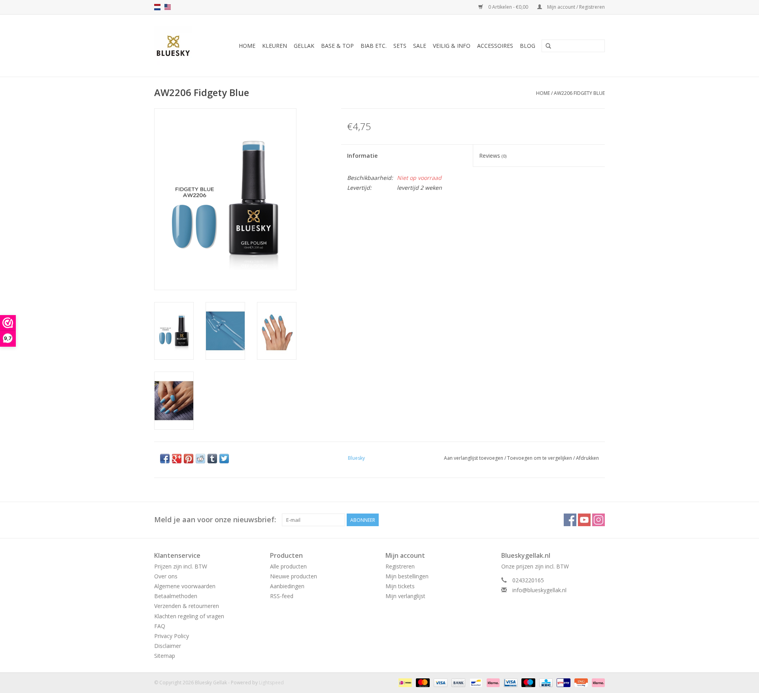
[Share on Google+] (176, 458)
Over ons (165, 576)
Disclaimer (167, 646)
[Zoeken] (548, 46)
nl (157, 7)
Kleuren (274, 45)
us (167, 7)
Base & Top (337, 45)
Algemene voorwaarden (184, 586)
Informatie (362, 155)
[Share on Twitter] (224, 458)
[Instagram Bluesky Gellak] (598, 520)
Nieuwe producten (293, 576)
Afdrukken (587, 458)
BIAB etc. (374, 45)
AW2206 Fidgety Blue (579, 93)
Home (247, 45)
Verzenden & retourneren (186, 606)
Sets (399, 45)
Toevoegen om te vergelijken (540, 458)
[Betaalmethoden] (404, 682)
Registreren (400, 566)
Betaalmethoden (175, 596)
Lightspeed (271, 682)
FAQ (159, 626)
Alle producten (288, 566)
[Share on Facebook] (165, 458)
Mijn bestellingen (407, 576)
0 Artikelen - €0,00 (508, 7)
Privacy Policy (171, 636)
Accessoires (495, 45)
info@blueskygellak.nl (539, 590)
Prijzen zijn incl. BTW (180, 566)
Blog (527, 45)
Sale (419, 45)
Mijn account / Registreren (575, 7)
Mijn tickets (400, 586)
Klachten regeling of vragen (189, 616)
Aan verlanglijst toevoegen (473, 458)
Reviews (492, 155)
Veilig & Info (451, 45)
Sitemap (164, 655)
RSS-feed (281, 596)
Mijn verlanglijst (405, 596)
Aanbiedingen (287, 586)
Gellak (304, 45)
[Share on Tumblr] (212, 458)
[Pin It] (188, 458)
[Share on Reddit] (200, 458)
